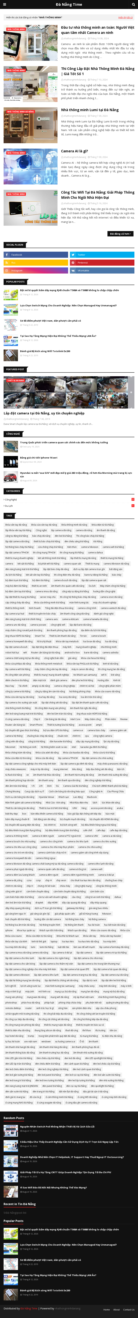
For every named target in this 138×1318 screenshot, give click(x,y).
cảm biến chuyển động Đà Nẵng (70, 891)
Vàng (83, 808)
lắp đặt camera (84, 952)
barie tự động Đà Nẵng (95, 574)
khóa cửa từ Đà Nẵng (104, 752)
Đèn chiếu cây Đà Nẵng (48, 1058)
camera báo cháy (96, 730)
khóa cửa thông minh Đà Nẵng (49, 602)
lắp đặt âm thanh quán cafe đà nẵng (90, 702)
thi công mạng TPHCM (44, 552)
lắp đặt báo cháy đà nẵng (56, 569)
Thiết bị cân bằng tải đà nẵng (19, 808)
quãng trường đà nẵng (117, 1002)
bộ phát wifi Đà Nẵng (48, 563)
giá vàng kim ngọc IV (15, 913)
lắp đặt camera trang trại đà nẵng (80, 974)
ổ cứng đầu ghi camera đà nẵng (81, 1102)
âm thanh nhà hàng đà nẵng (53, 1047)
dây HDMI (53, 902)
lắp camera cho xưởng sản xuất (21, 702)
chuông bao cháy (113, 880)
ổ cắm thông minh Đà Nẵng (59, 1097)
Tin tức (83, 635)
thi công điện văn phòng (17, 674)
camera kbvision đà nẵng (116, 563)
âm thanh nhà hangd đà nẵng (20, 1047)
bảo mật (110, 813)
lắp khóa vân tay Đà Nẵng (18, 530)
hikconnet (10, 747)
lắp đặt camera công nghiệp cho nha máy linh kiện (30, 969)
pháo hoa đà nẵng (30, 1002)
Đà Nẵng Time (69, 4)
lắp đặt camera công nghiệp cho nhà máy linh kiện (30, 763)
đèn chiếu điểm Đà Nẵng (47, 1063)
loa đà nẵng (111, 641)
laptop (54, 941)
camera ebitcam (70, 619)
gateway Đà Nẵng (75, 908)
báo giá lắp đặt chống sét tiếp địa (84, 813)
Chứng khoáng (12, 791)
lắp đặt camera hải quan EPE (75, 969)
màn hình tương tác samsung (59, 985)
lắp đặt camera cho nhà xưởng (97, 758)
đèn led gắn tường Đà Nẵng (19, 1074)
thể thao (86, 1030)
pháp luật (49, 1002)
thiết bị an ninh (39, 585)
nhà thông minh (109, 647)
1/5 (33, 785)
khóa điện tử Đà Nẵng (103, 524)
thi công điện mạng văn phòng (50, 708)
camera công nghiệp (64, 685)
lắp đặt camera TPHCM (17, 552)
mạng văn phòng (13, 997)
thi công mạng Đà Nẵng (72, 552)
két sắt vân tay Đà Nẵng (38, 574)
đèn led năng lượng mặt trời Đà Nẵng (24, 713)
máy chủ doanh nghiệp (104, 602)
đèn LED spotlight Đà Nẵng (98, 1058)
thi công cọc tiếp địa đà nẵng (19, 1019)
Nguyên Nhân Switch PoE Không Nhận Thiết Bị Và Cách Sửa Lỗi (57, 1126)
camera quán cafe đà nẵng (51, 869)
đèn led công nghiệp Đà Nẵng (53, 1069)
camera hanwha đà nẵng (95, 619)
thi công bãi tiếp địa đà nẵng (58, 1013)
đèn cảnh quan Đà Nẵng (76, 1063)
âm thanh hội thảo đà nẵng (46, 774)
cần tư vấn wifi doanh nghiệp (52, 897)
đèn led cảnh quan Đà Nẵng (87, 1069)
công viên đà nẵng (14, 741)
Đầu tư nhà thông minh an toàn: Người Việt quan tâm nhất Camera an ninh (97, 30)
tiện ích (120, 769)
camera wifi (96, 869)
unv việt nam (30, 1041)
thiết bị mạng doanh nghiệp (19, 558)
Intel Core (75, 719)
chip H (48, 880)
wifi (25, 652)
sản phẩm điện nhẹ (81, 1008)
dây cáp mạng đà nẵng (87, 741)
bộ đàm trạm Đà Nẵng (16, 580)
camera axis (51, 619)
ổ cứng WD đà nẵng (87, 1097)
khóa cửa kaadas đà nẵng (76, 752)
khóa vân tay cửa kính (16, 941)
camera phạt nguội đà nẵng (19, 869)
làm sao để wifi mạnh (84, 947)
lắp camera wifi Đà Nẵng (17, 669)
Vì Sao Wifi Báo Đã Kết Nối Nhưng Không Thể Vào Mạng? (53, 1187)
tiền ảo (113, 1030)
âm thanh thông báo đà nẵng (20, 1052)
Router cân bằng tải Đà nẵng (45, 652)
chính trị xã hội (87, 685)
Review (123, 719)
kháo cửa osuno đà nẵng (103, 930)
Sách (95, 802)
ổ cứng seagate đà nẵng (49, 1102)
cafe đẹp (100, 830)
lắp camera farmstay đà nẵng (114, 947)
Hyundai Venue (46, 797)
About (116, 1309)
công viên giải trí (13, 891)
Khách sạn (64, 797)
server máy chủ (48, 597)
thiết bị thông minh (14, 608)
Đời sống (115, 674)
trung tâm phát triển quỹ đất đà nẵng (57, 1035)
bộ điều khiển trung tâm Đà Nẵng (62, 830)
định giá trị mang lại (15, 1097)
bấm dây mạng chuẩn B (17, 819)
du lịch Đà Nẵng (13, 574)
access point (85, 724)
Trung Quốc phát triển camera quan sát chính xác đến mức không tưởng (64, 442)
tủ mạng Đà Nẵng (89, 1035)
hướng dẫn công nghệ (104, 591)
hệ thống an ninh (28, 747)
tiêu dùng (77, 769)
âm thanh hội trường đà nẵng (79, 774)
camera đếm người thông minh (78, 874)
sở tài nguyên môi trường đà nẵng (22, 1013)
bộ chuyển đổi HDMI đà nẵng (104, 819)
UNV (74, 808)
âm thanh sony (45, 780)
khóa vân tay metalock (67, 641)
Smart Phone (36, 724)
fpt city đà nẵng (111, 741)
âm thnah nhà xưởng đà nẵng (88, 1052)
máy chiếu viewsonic (15, 769)
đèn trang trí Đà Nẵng (43, 1091)
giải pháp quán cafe (65, 913)
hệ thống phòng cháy (80, 691)
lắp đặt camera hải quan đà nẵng (110, 969)
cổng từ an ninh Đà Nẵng (97, 897)
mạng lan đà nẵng (90, 991)
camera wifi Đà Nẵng (113, 546)
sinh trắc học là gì (45, 1008)
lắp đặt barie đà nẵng (80, 624)
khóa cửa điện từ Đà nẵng (39, 935)
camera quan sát (72, 563)
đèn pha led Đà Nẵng (82, 680)
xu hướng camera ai (65, 1041)
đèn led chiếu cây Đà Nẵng (106, 1063)
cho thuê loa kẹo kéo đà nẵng (85, 880)
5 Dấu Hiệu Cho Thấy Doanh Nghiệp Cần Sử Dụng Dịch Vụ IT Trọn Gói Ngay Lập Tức (69, 1141)
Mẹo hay (9, 685)
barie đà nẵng (91, 652)
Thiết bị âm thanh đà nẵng (62, 635)
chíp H (30, 885)
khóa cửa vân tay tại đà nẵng (19, 697)
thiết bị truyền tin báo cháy (42, 613)
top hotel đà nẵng (14, 1035)
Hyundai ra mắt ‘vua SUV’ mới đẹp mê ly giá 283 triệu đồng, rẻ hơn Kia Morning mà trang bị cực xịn (76, 474)
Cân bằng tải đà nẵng (55, 719)
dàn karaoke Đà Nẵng (61, 741)
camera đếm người (48, 874)
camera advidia (110, 652)
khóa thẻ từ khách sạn (68, 935)
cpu (87, 735)
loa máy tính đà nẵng (15, 947)
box (24, 813)
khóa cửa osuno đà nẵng (107, 691)
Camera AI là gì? (74, 151)
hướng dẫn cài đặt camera (47, 919)
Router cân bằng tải (15, 724)
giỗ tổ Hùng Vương (88, 913)
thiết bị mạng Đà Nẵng (112, 558)
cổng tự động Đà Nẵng (16, 535)
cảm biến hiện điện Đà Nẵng (19, 897)
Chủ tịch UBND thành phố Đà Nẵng (109, 785)
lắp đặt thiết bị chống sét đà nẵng (61, 980)
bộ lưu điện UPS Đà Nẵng (55, 730)
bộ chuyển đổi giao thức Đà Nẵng (22, 730)
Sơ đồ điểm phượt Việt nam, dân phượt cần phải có (50, 320)
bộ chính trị (50, 824)
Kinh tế (116, 680)
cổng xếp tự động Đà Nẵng (75, 591)
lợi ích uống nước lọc (30, 985)
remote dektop (13, 1008)
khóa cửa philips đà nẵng (18, 663)
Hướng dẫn (103, 680)
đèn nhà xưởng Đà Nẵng (111, 1080)
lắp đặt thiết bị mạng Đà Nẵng (20, 597)
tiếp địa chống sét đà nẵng (99, 769)
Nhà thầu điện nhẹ (79, 802)
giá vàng (72, 658)
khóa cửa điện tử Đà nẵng (18, 758)
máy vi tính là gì (13, 991)
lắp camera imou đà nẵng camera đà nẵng (26, 952)
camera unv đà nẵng (15, 624)
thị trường (100, 1030)
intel (74, 747)
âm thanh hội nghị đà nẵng (83, 708)
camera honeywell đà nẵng (19, 641)
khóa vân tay (89, 935)
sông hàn (63, 1008)
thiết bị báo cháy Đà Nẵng (47, 541)
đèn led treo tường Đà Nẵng (49, 1080)
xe (27, 774)
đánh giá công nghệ (104, 613)
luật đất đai (63, 947)
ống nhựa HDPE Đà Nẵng (17, 635)
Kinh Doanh (35, 608)
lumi (33, 947)
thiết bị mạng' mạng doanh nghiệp (51, 674)
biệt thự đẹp (11, 813)
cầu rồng (76, 897)
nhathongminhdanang (75, 38)
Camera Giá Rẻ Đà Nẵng (75, 785)
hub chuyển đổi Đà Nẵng (17, 919)
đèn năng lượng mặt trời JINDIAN (21, 1085)
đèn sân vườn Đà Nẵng (16, 1091)
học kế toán (94, 924)
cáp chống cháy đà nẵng (17, 602)
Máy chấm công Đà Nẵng (112, 585)
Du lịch (69, 505)
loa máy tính (109, 941)
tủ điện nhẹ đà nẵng (112, 1035)
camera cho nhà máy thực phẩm (57, 847)
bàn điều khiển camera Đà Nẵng (47, 813)
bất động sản (115, 569)
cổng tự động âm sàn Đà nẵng (50, 691)
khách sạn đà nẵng (77, 930)
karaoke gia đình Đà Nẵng (93, 747)
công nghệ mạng (83, 885)
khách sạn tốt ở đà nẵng (51, 930)
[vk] (102, 270)
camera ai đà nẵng (111, 835)
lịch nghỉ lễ (10, 985)
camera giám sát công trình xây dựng (89, 852)
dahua (117, 897)
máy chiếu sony (87, 985)
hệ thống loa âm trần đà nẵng (20, 924)
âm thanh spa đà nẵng (69, 780)
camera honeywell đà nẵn (18, 858)
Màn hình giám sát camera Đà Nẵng (23, 802)
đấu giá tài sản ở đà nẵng (95, 1091)
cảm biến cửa (97, 891)
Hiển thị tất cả (125, 17)
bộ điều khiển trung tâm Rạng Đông (23, 830)
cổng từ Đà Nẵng (36, 741)
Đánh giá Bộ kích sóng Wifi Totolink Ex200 (45, 351)
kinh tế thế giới (39, 941)
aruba (120, 808)
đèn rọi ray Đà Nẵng (76, 1085)
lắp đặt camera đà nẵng (17, 541)
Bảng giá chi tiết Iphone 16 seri (38, 457)
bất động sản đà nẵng (45, 819)
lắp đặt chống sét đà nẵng (54, 702)
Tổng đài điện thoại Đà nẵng (59, 608)
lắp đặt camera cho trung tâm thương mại (99, 963)
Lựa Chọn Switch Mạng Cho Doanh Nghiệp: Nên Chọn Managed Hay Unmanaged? (68, 305)
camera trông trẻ (77, 869)
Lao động (78, 797)
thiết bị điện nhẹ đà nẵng (17, 1030)
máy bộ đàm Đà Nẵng (16, 585)
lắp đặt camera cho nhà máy (88, 958)
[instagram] (36, 270)
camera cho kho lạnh (77, 841)
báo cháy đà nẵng (41, 535)
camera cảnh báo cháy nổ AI (52, 852)
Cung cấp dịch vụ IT (34, 791)
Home (107, 1309)
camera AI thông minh (16, 835)
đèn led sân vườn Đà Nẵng (107, 1074)
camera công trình (87, 608)
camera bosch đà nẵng (65, 580)
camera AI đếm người (43, 835)
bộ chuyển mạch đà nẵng (72, 819)
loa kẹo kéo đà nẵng (88, 941)
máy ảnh (29, 991)
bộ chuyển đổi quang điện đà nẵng (22, 824)
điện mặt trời (39, 680)
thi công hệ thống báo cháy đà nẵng (78, 597)
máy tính (67, 647)
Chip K (37, 719)
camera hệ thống (13, 735)
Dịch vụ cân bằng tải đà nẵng (19, 797)
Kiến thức (72, 546)
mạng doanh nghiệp (86, 647)
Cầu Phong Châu (115, 791)
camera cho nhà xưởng (90, 847)
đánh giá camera (58, 680)
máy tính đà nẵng (107, 985)
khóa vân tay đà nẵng (16, 524)
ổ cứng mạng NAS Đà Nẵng (19, 1102)
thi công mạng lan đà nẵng (111, 669)
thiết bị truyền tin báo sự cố (90, 1024)
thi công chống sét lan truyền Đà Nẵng (96, 1013)
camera (9, 563)
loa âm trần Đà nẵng (91, 697)
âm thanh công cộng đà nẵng (74, 613)
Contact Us (128, 1309)
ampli (99, 724)
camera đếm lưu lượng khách (20, 874)
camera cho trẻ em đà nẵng (19, 852)
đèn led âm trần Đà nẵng (59, 713)
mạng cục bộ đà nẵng (65, 991)
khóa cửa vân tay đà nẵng (44, 524)
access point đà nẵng (101, 808)
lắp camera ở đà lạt (62, 952)
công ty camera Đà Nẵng (17, 691)
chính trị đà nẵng (13, 885)
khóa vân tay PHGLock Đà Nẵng (82, 663)
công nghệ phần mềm (110, 685)
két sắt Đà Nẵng (26, 563)
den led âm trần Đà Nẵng (18, 902)
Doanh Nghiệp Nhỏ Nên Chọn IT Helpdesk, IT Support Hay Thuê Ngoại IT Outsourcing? (72, 1157)
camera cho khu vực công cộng (21, 847)
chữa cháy (65, 885)
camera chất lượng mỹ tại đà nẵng (22, 658)
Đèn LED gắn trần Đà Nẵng (18, 1058)
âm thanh (93, 1041)
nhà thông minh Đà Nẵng (18, 708)
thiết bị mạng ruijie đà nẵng (58, 1024)
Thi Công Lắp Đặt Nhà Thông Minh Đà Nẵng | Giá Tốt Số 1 (97, 71)
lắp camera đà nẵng (61, 530)
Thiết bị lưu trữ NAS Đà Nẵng (53, 808)
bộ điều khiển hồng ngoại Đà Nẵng (98, 824)
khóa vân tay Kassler (110, 935)
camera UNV (91, 835)
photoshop (11, 1002)
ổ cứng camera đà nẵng (17, 719)
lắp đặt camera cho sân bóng (20, 963)
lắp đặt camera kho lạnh (46, 974)
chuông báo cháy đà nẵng (40, 735)
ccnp (38, 880)
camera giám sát (118, 730)
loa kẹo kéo (68, 941)
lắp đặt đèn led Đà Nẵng (114, 980)
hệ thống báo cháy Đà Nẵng (19, 546)
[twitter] (102, 255)
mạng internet (61, 769)
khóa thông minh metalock (48, 663)
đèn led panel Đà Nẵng (49, 1074)
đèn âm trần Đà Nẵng (16, 785)
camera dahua (95, 552)
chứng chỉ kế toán (46, 885)
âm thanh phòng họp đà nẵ (85, 1047)
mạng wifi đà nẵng (59, 997)
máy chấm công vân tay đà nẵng (51, 669)
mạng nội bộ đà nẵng (114, 991)
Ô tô (82, 1041)
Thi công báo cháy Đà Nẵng (90, 535)
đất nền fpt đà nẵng (69, 1091)
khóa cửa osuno (13, 935)
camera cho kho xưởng (104, 841)
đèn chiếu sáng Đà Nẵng (77, 541)
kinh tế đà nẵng (110, 663)
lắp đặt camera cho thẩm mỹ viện (56, 963)
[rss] (36, 263)
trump (31, 1035)
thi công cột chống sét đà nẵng (54, 1019)
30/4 (49, 785)
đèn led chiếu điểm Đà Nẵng (19, 1069)
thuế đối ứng (71, 1030)
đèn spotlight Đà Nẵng (102, 1085)
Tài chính (23, 685)
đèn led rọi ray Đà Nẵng (77, 1074)
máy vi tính (126, 985)
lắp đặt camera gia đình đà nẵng (77, 763)
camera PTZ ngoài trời (69, 835)
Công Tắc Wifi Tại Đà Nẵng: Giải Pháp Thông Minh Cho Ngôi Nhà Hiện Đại (97, 195)
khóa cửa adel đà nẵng (47, 752)
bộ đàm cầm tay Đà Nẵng (18, 591)
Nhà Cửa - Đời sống (55, 802)
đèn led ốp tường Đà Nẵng (81, 1080)
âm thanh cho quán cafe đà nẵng (67, 585)
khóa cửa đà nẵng (45, 758)
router (28, 1008)
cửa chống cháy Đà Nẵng (50, 546)
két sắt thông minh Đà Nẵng (52, 558)
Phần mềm (110, 719)
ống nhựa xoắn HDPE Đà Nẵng (92, 713)
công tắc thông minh (106, 885)
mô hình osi (44, 991)
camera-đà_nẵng (13, 880)
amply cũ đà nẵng (41, 685)
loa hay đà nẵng (47, 697)
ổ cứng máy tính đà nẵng (114, 1097)
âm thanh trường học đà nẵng (54, 1052)
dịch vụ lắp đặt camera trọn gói (89, 569)
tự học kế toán (12, 1041)
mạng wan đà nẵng (36, 997)
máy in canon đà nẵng (83, 669)
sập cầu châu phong (106, 1008)
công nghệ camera (102, 735)
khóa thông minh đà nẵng (74, 524)
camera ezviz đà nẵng (111, 597)
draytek (39, 902)
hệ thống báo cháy (74, 919)
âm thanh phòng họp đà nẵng (62, 630)
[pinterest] (102, 263)
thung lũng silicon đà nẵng (48, 1030)
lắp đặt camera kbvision (17, 974)
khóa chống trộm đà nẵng (18, 752)
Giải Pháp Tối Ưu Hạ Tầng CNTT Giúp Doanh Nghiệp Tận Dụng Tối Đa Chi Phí (65, 1172)
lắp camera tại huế (14, 613)
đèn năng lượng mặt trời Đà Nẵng (22, 569)
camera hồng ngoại (45, 858)
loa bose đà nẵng (92, 641)
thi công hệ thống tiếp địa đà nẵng (91, 1019)
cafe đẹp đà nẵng (118, 830)
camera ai (78, 730)
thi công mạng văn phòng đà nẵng (22, 1024)
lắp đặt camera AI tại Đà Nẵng (111, 952)
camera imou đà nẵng (46, 591)
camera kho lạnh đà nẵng (100, 863)
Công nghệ (69, 499)
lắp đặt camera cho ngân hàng (54, 958)
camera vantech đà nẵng (113, 608)
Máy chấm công (93, 719)
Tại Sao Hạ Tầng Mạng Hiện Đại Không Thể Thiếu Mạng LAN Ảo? (58, 336)
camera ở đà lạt (106, 874)
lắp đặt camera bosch (16, 647)
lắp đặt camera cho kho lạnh (19, 958)
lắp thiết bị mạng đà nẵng (83, 558)
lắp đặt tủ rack (90, 980)
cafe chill (87, 830)
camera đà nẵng (84, 530)
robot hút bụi (12, 652)
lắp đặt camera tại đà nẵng (114, 974)
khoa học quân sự (26, 930)
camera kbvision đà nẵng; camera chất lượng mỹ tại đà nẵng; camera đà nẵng (44, 863)
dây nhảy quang (98, 902)
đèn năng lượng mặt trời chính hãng (23, 619)
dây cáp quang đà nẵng (74, 902)
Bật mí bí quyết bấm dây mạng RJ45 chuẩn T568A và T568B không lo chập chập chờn (69, 290)
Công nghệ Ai (96, 791)
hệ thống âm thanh (74, 924)
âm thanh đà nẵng (106, 530)
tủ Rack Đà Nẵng (13, 774)
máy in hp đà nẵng (40, 769)
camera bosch (98, 635)
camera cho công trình (51, 841)
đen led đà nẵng (73, 1058)
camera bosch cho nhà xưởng (20, 841)
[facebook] (36, 255)
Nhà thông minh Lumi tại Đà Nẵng (90, 110)
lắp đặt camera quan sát (94, 580)
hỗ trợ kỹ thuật (44, 641)
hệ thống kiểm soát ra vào (54, 747)
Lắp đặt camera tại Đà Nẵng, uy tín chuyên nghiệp (44, 413)
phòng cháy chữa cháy (70, 1002)
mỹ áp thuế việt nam (83, 997)
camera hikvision (89, 546)
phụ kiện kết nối (94, 1002)
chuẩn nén (63, 735)
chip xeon (61, 880)
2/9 (40, 785)
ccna (29, 880)
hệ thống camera (97, 919)
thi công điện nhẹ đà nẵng (67, 574)
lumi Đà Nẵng (46, 947)
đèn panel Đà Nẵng (52, 1085)
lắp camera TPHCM (68, 758)
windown (46, 1041)
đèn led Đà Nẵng (63, 535)
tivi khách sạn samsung (85, 674)
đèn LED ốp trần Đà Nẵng (18, 1063)
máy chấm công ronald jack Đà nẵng (23, 630)
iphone (9, 930)
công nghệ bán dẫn (54, 658)
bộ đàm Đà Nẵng (40, 580)
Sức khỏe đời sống (111, 802)
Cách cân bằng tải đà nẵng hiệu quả (67, 791)
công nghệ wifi (58, 624)
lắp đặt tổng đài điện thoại (45, 647)
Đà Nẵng (97, 541)
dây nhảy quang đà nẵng (17, 908)
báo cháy (116, 574)
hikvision (106, 913)
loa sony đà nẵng (67, 697)
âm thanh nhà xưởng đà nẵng (113, 774)
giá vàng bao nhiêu (98, 908)
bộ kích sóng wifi (68, 824)
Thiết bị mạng (92, 563)
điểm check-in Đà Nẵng (17, 680)
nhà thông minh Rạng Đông (112, 997)
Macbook (92, 797)
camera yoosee (38, 624)
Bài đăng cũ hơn (119, 233)
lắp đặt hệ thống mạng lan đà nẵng (22, 980)
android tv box (72, 652)
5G (57, 785)
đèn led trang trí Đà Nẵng (18, 1080)
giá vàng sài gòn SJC (40, 913)
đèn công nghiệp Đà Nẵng (98, 780)
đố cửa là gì (35, 1097)
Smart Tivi (40, 635)
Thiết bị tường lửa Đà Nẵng (60, 724)
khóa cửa (125, 930)
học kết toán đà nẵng (114, 924)
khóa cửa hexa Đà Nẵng (93, 658)
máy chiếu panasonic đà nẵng (112, 763)
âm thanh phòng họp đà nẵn (19, 780)
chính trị (76, 735)
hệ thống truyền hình (50, 924)
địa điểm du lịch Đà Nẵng (93, 630)
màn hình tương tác (79, 602)
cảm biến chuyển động (37, 891)
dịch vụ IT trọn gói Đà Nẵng (48, 908)
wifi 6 (103, 674)
